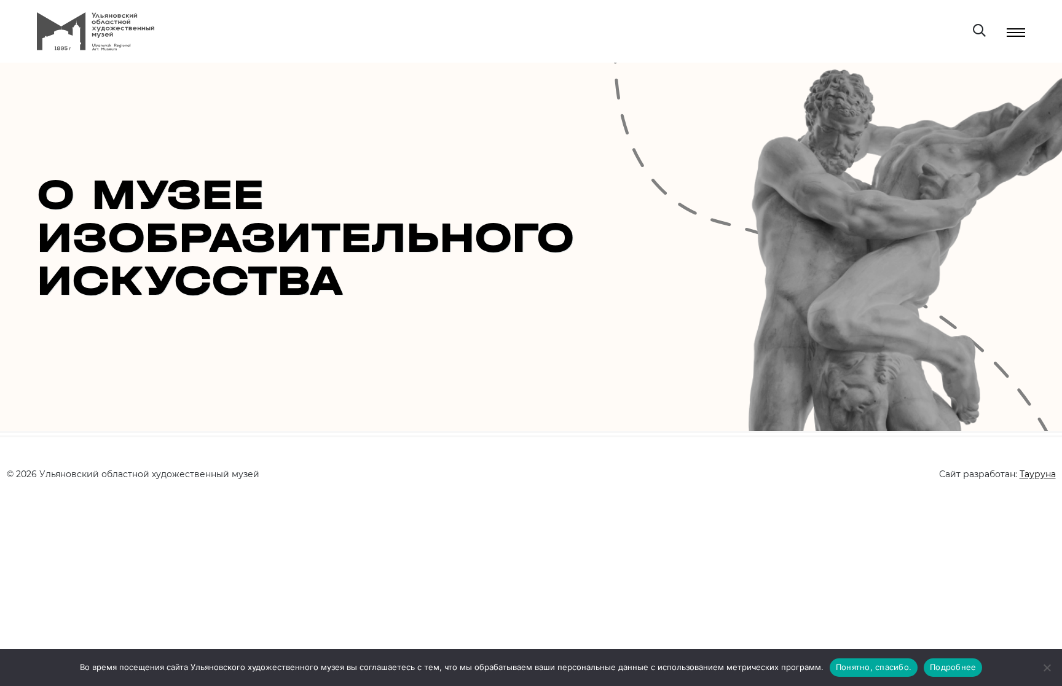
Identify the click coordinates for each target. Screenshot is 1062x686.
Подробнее (953, 667)
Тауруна (1038, 474)
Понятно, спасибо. (873, 667)
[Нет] (1046, 667)
